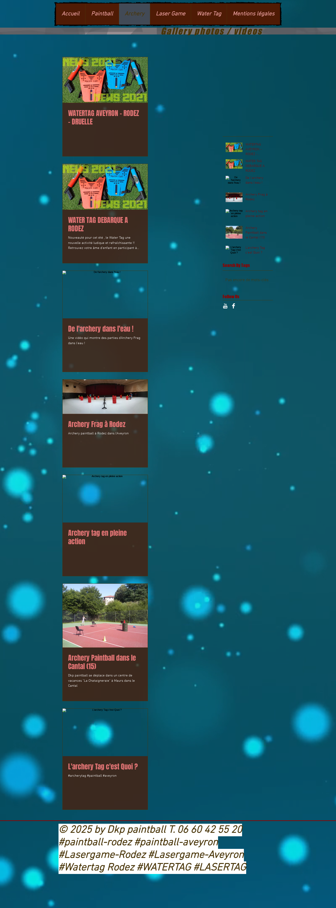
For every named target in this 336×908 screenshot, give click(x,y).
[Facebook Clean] (233, 306)
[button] (170, 14)
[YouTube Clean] (225, 306)
